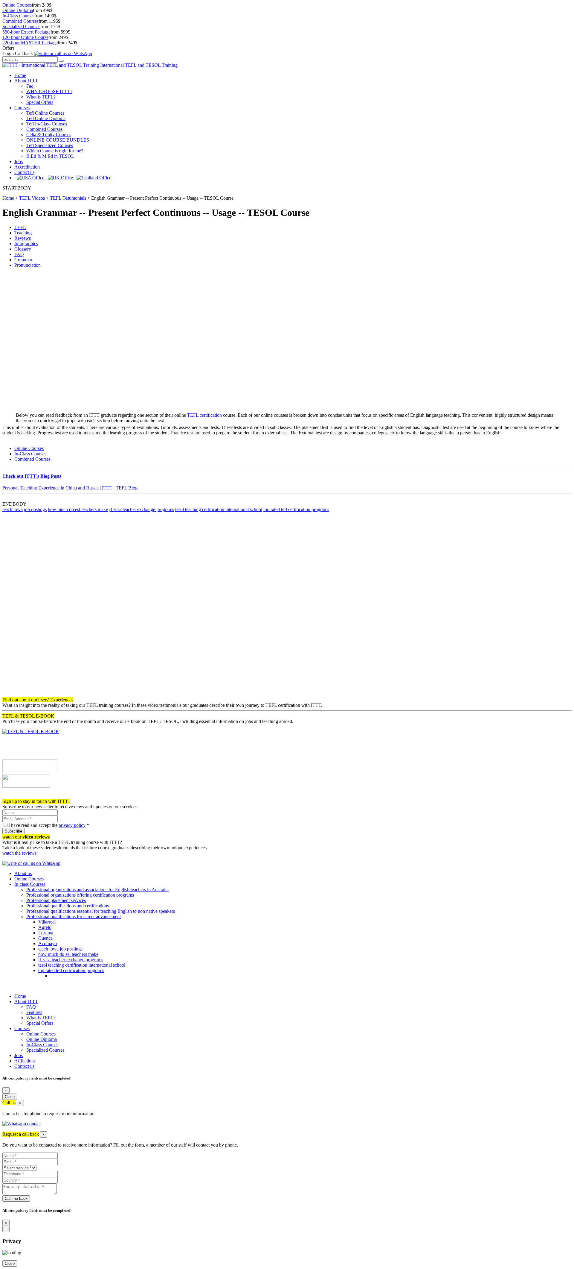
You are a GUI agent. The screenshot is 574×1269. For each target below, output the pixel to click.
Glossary (22, 248)
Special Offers (39, 102)
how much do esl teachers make (78, 509)
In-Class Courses (18, 15)
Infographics (26, 243)
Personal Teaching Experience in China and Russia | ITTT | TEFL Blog (70, 487)
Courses (22, 107)
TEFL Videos (32, 198)
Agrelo (44, 927)
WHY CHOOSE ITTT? (49, 91)
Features (34, 1012)
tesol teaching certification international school (218, 509)
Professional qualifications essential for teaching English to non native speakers (100, 911)
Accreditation (27, 166)
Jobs (18, 161)
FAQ (19, 254)
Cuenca (45, 938)
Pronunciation (27, 265)
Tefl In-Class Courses (46, 123)
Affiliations (25, 1060)
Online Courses (17, 4)
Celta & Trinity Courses (48, 134)
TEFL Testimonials (68, 198)
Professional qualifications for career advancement (73, 916)
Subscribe (13, 831)
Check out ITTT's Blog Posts (31, 476)
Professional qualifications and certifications (67, 905)
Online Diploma (17, 10)
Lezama (45, 932)
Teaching (23, 232)
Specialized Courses (21, 26)
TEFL (20, 227)
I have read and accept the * (48, 825)
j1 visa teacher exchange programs (141, 509)
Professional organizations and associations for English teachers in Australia (97, 889)
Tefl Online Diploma (45, 118)
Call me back (16, 1198)
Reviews (22, 238)
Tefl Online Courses (45, 113)
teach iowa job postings (24, 509)
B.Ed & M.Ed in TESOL (50, 156)
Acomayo (47, 943)
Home (20, 75)
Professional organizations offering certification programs (80, 894)
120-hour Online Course (25, 37)
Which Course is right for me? (54, 150)
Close (10, 1096)
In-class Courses (29, 884)
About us (23, 873)
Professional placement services (56, 900)
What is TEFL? (41, 96)
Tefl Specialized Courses (49, 145)
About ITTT (26, 80)
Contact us (24, 172)
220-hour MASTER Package (30, 42)
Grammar (23, 259)
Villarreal (47, 921)
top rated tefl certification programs (296, 509)
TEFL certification (204, 415)
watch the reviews (19, 853)
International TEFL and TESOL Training (139, 65)
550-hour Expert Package (26, 31)
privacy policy (72, 825)
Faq (29, 86)
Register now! (15, 795)
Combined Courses (20, 21)
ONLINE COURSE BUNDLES (57, 139)
